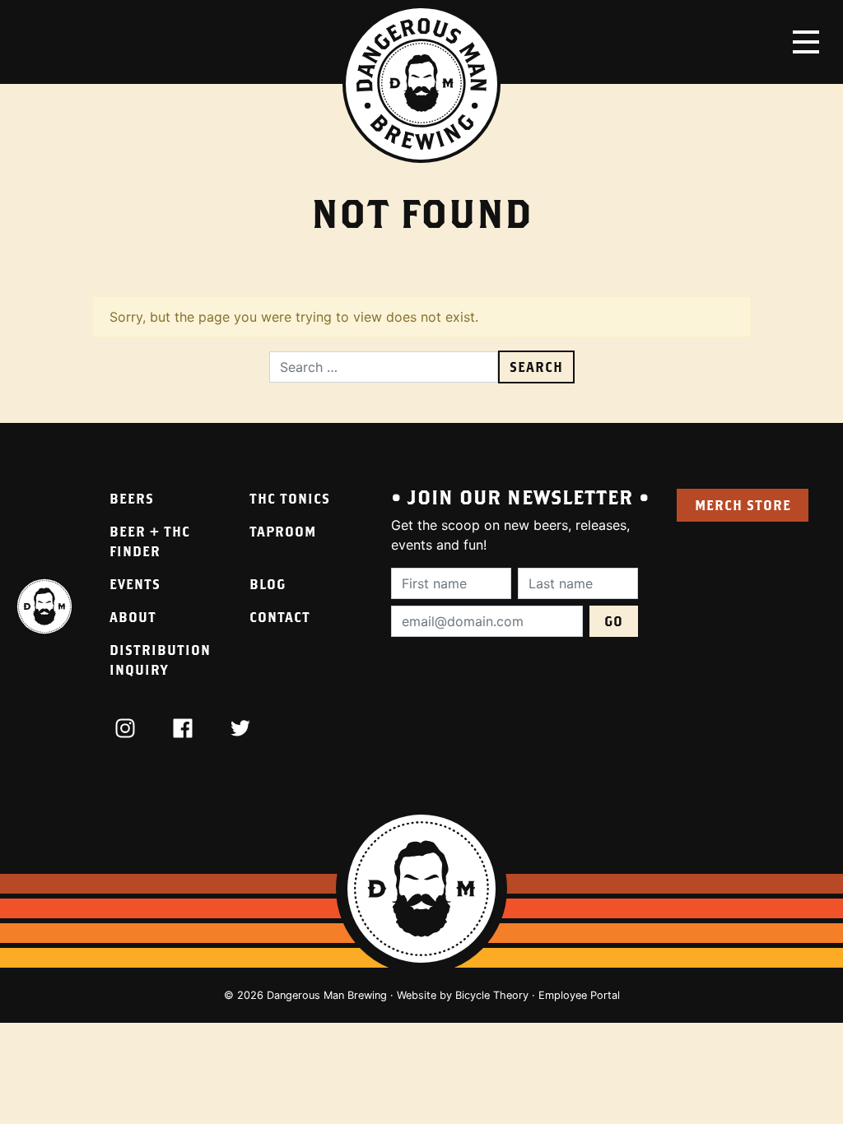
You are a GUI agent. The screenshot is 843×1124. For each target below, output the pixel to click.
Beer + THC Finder (149, 541)
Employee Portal (579, 995)
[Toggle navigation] (806, 42)
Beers (131, 498)
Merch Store (743, 505)
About (132, 617)
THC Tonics (289, 498)
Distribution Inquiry (160, 659)
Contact (279, 617)
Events (135, 584)
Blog (267, 584)
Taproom (282, 531)
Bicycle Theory (492, 995)
